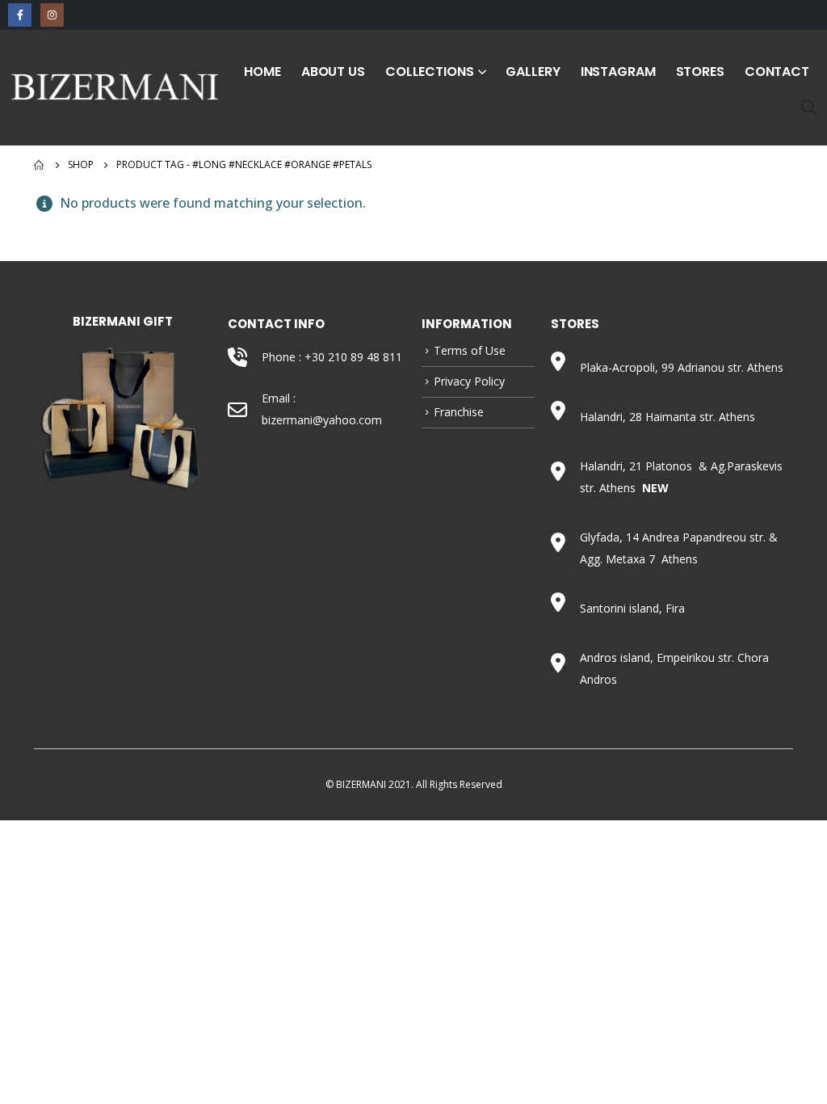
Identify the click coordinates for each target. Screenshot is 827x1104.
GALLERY (533, 71)
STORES (700, 71)
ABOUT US (333, 71)
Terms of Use (470, 350)
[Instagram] (52, 15)
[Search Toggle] (809, 107)
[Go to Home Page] (39, 165)
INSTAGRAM (618, 71)
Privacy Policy (469, 381)
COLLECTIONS (429, 71)
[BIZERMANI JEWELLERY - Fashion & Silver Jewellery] (115, 87)
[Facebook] (19, 15)
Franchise (459, 411)
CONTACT (777, 71)
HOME (262, 71)
